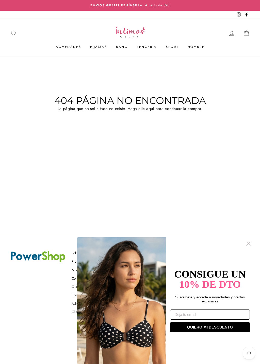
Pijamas (98, 46)
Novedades (68, 46)
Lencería (147, 46)
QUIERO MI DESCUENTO (210, 327)
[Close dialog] (248, 243)
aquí (150, 109)
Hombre (196, 46)
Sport (172, 46)
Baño (122, 46)
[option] (130, 5)
